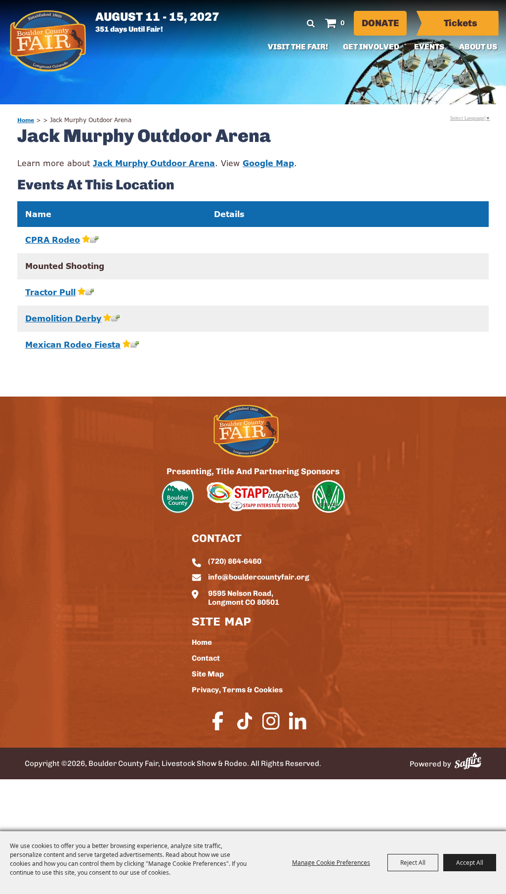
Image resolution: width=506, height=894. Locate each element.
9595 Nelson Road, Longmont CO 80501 (243, 598)
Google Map (268, 163)
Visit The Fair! (298, 47)
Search (311, 23)
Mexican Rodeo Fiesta (73, 344)
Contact (206, 659)
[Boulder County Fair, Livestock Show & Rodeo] (48, 41)
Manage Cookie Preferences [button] (331, 862)
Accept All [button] (469, 862)
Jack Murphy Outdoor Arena (154, 163)
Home (25, 120)
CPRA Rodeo (52, 239)
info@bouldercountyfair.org (258, 577)
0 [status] (342, 23)
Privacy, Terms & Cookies (237, 690)
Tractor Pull (50, 292)
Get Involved (371, 47)
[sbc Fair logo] (246, 431)
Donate (380, 24)
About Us (478, 47)
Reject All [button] (412, 862)
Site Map (208, 674)
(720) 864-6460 (234, 562)
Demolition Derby (63, 318)
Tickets (460, 24)
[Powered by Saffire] (468, 760)
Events (429, 47)
